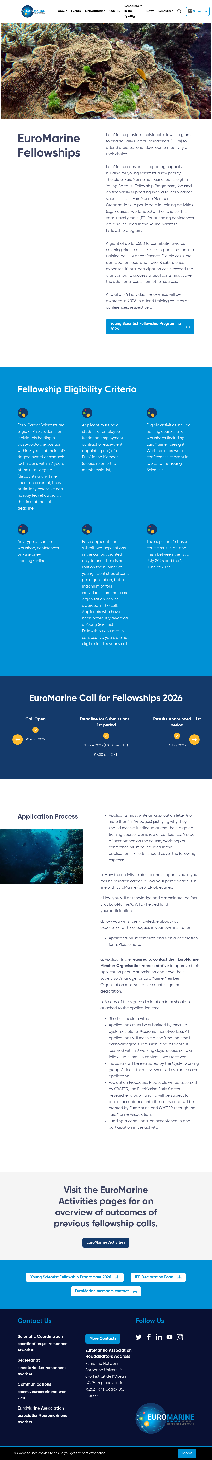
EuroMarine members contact (102, 1291)
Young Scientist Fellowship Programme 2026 (145, 326)
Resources (165, 11)
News (150, 11)
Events (76, 11)
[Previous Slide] (17, 739)
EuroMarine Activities (106, 1243)
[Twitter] (138, 1337)
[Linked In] (159, 1337)
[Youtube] (169, 1337)
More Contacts (102, 1339)
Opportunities (95, 11)
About (62, 11)
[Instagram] (180, 1337)
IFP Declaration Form (154, 1277)
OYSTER (114, 11)
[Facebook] (149, 1337)
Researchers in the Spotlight (133, 11)
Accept (187, 1453)
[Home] (33, 11)
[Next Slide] (194, 739)
